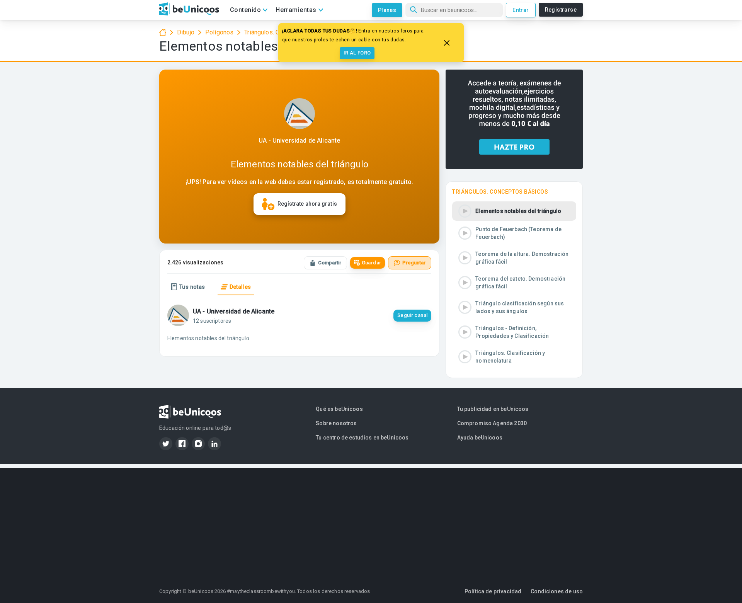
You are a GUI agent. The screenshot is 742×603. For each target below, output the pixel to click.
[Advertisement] (371, 522)
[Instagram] (198, 443)
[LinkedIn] (214, 443)
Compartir (329, 263)
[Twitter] (165, 443)
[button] (514, 211)
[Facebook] (182, 443)
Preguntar (413, 263)
